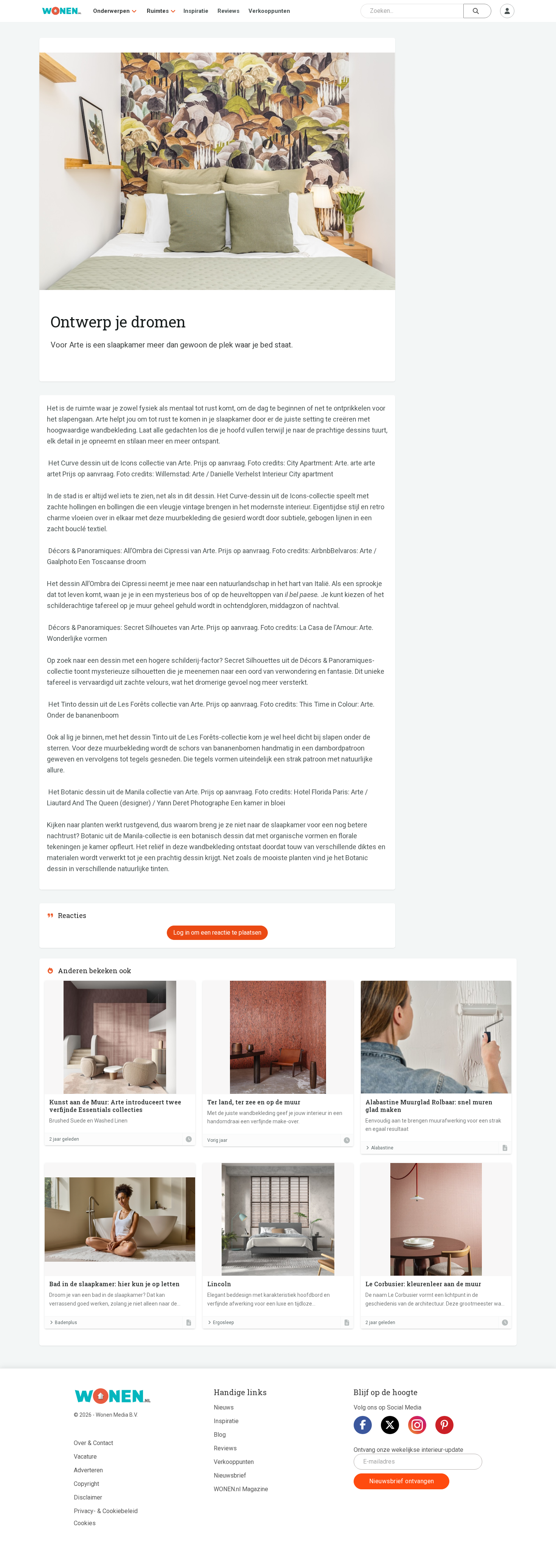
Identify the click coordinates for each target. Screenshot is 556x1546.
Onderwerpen (111, 11)
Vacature (85, 1456)
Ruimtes (158, 11)
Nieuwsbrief (230, 1475)
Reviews (228, 11)
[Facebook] (363, 1425)
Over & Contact (93, 1443)
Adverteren (88, 1470)
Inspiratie (195, 11)
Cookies (85, 1523)
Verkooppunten (269, 11)
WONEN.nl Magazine (241, 1489)
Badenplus (66, 1322)
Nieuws (224, 1407)
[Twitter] (390, 1425)
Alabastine (382, 1148)
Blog (220, 1434)
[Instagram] (417, 1425)
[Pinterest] (444, 1425)
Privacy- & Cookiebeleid (106, 1511)
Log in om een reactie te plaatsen (217, 932)
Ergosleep (223, 1322)
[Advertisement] (460, 92)
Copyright (86, 1483)
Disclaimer (88, 1497)
